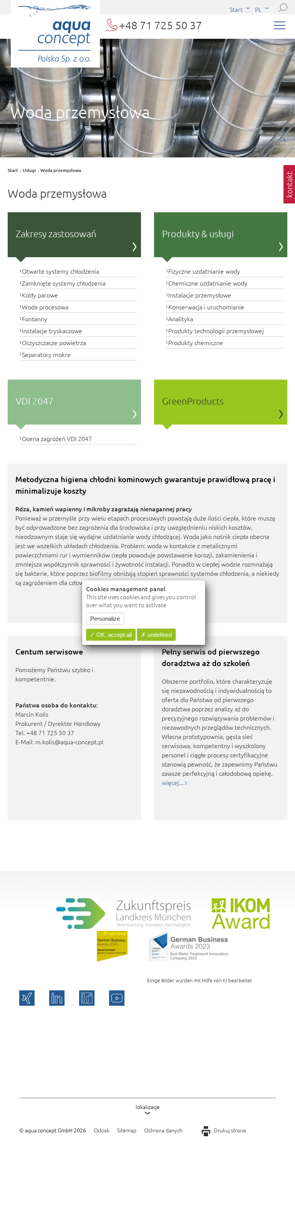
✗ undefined (156, 634)
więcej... (173, 782)
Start (236, 9)
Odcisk (101, 1130)
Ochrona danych (163, 1130)
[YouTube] (116, 998)
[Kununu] (86, 998)
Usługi (29, 170)
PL (258, 9)
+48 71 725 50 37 (160, 25)
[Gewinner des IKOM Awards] (241, 926)
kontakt (289, 184)
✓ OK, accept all (111, 634)
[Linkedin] (57, 998)
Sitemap (126, 1130)
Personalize (105, 618)
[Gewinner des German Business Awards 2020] (112, 959)
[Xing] (27, 998)
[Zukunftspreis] (123, 926)
